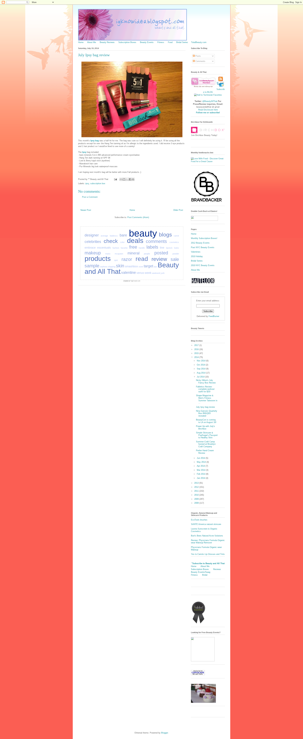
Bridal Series (182, 42)
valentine (128, 272)
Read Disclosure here (208, 110)
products (98, 258)
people (147, 254)
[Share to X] (127, 179)
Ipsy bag (94, 140)
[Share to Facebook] (130, 179)
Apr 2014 (201, 466)
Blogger (164, 733)
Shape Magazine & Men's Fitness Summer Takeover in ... (206, 399)
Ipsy (84, 152)
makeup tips (209, 86)
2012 (196, 487)
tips (155, 266)
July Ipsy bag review (205, 407)
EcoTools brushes (199, 520)
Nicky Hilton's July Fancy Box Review (206, 381)
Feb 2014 (201, 474)
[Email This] (121, 179)
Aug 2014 (201, 373)
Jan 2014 (201, 478)
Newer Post (85, 210)
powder (175, 254)
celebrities (93, 242)
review (159, 259)
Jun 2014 (201, 458)
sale (175, 259)
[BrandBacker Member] (207, 202)
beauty (143, 233)
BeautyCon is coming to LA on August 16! (206, 421)
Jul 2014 (201, 377)
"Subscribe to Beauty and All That (208, 563)
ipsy (87, 183)
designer (92, 235)
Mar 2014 (201, 470)
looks (176, 248)
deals (135, 240)
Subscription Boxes (127, 42)
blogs (165, 235)
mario (107, 254)
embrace (90, 247)
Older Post (178, 210)
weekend (156, 273)
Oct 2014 (201, 365)
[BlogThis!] (124, 179)
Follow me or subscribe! (208, 112)
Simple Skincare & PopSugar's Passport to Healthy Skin (207, 435)
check (111, 241)
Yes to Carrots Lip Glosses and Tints (208, 554)
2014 (196, 357)
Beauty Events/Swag (200, 572)
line (162, 247)
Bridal (204, 575)
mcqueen (119, 254)
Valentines (195, 252)
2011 (196, 491)
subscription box (97, 183)
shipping (111, 266)
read (142, 258)
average (104, 236)
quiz (116, 260)
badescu (114, 236)
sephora (103, 266)
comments (156, 241)
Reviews (217, 569)
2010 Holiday (197, 256)
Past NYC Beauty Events (202, 247)
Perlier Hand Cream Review (205, 451)
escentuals (104, 247)
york (163, 273)
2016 (196, 349)
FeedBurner (214, 316)
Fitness (160, 42)
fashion (116, 248)
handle (142, 248)
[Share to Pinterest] (133, 179)
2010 (196, 495)
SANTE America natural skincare (206, 524)
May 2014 (201, 462)
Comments (200, 61)
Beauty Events (147, 42)
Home (80, 42)
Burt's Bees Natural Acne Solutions (207, 536)
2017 (196, 345)
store (141, 266)
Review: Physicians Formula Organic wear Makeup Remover (208, 541)
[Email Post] (115, 179)
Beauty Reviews (107, 42)
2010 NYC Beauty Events (202, 265)
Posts (198, 56)
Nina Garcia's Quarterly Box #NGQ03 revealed (206, 413)
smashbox (131, 266)
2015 (196, 353)
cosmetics (174, 242)
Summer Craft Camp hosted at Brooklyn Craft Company (206, 444)
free (133, 247)
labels (152, 247)
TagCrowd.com (135, 281)
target (148, 266)
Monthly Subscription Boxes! (204, 238)
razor (127, 259)
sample (92, 265)
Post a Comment (90, 197)
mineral (134, 253)
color (122, 242)
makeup (93, 252)
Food (170, 42)
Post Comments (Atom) (138, 217)
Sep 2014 (201, 369)
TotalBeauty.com (198, 42)
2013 (196, 483)
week (148, 272)
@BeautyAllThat (209, 101)
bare (123, 235)
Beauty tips (197, 86)
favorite (124, 248)
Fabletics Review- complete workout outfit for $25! (205, 389)
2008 (196, 503)
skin (120, 265)
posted (161, 252)
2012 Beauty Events (200, 243)
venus (140, 272)
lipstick (169, 248)
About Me (91, 42)
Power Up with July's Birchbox (205, 427)
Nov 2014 (201, 360)
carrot (176, 236)
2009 (196, 499)
